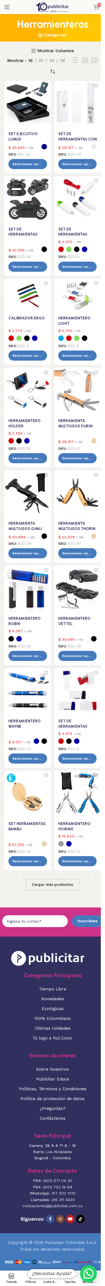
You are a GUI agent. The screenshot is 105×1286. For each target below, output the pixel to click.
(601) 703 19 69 (57, 1187)
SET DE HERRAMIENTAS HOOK (72, 234)
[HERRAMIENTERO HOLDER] (27, 391)
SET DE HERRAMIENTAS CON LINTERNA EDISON (77, 139)
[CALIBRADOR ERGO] (27, 295)
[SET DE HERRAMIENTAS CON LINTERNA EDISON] (77, 104)
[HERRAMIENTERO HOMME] (77, 794)
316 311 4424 (63, 1199)
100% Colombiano (52, 1018)
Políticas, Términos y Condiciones (53, 1088)
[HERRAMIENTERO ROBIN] (27, 588)
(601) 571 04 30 (57, 1180)
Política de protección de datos (52, 1098)
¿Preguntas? (53, 1108)
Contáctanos (53, 1118)
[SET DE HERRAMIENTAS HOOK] (77, 199)
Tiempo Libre (52, 989)
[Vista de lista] (75, 60)
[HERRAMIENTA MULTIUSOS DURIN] (77, 391)
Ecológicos (53, 1008)
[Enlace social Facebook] (50, 1219)
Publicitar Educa (52, 1079)
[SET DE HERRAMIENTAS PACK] (77, 691)
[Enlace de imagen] (47, 957)
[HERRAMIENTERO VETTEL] (77, 588)
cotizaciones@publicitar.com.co (52, 1206)
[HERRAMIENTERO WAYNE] (27, 691)
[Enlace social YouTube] (70, 1219)
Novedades (52, 998)
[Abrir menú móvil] (7, 7)
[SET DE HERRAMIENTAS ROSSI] (27, 199)
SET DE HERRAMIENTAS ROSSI (23, 234)
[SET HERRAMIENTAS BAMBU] (27, 794)
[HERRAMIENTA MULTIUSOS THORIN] (77, 493)
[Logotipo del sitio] (52, 6)
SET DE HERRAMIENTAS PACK (72, 726)
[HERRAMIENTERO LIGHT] (77, 295)
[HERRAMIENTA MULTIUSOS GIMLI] (27, 493)
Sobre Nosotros (52, 1069)
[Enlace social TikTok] (80, 1219)
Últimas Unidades (53, 1028)
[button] (88, 1273)
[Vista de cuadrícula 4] (94, 60)
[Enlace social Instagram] (60, 1219)
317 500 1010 (64, 1193)
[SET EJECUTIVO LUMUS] (27, 104)
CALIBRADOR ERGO (26, 318)
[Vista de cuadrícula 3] (85, 60)
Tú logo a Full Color (52, 1038)
